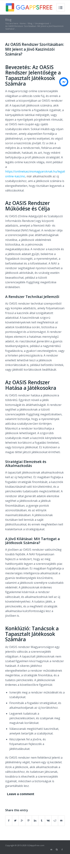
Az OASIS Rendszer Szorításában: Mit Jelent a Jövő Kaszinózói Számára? (34, 49)
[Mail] (51, 849)
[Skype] (56, 849)
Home (23, 23)
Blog (8, 20)
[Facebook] (62, 849)
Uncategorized (42, 23)
